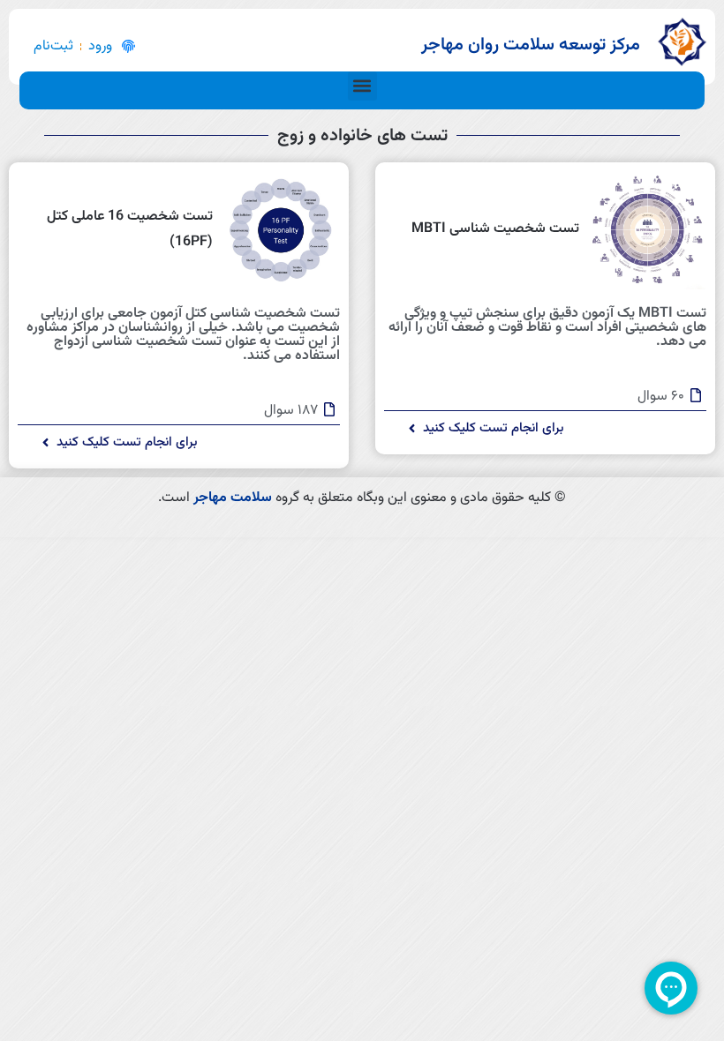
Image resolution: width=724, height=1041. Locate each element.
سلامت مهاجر (232, 498)
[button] (362, 86)
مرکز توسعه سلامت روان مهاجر (530, 45)
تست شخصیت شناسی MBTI (495, 229)
